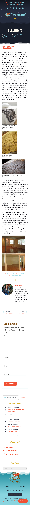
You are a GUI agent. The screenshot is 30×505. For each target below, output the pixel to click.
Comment (7, 336)
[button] (15, 19)
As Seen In (21, 486)
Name (6, 357)
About (7, 486)
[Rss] (23, 8)
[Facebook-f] (16, 8)
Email (6, 366)
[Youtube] (19, 8)
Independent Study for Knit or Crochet (17, 416)
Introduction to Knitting (14, 431)
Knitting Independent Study (14, 426)
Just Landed (7, 37)
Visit (13, 486)
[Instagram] (10, 8)
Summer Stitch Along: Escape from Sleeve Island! (16, 410)
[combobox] (11, 397)
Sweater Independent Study (14, 421)
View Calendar (14, 435)
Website (6, 374)
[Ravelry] (7, 8)
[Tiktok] (13, 8)
